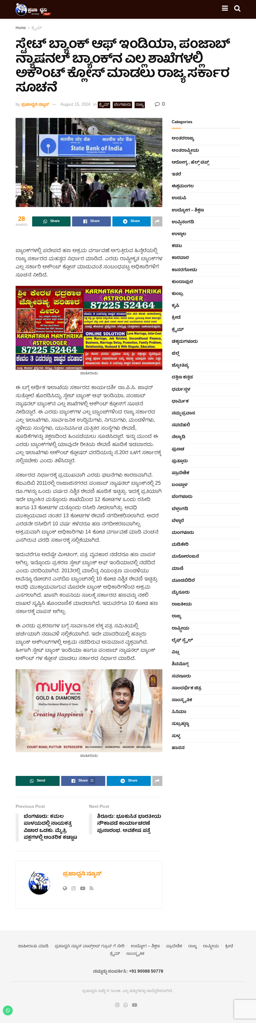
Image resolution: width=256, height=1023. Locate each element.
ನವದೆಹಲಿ (181, 425)
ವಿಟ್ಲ (175, 652)
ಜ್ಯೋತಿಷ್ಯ (180, 365)
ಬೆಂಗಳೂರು (122, 105)
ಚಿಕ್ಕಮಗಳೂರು (185, 342)
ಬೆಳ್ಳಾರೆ (178, 521)
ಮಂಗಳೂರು (183, 533)
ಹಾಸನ (178, 748)
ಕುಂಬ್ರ (177, 294)
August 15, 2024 (75, 105)
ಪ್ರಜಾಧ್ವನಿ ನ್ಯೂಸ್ (35, 105)
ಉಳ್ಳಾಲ (179, 234)
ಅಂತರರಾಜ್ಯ (183, 138)
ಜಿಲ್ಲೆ (175, 353)
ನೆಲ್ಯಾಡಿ (178, 437)
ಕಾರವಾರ (180, 258)
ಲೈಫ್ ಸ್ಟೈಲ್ (182, 640)
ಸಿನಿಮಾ (179, 712)
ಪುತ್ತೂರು (180, 461)
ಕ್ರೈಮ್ (37, 28)
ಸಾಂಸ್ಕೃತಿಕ (182, 700)
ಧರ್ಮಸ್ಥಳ (181, 389)
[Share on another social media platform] (157, 221)
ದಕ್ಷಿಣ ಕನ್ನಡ (182, 377)
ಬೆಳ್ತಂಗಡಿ (180, 509)
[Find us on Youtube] (134, 1005)
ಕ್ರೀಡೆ (176, 318)
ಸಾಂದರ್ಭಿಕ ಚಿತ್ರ (186, 688)
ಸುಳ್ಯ (176, 736)
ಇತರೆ (176, 174)
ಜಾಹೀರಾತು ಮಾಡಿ (33, 946)
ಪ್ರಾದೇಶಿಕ (180, 473)
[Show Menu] (225, 9)
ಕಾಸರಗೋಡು (184, 270)
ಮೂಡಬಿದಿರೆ (183, 581)
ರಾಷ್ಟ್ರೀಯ (180, 628)
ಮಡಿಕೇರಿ (180, 545)
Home (21, 28)
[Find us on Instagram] (117, 1005)
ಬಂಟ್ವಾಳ (179, 485)
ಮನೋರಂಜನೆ (185, 556)
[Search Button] (237, 9)
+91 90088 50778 (146, 971)
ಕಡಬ (177, 246)
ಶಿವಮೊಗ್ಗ (180, 664)
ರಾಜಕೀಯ (182, 604)
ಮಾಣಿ (178, 569)
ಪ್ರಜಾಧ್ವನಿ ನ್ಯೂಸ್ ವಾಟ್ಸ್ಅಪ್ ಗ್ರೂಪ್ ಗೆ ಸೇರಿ (90, 946)
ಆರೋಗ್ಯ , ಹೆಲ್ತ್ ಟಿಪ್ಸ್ (190, 162)
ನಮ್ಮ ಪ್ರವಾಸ (183, 413)
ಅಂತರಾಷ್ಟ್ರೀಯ (185, 150)
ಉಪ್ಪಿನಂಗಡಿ (183, 222)
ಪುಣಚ (178, 449)
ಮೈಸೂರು (181, 592)
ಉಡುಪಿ (179, 198)
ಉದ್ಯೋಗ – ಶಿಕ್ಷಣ (188, 210)
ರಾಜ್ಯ (140, 105)
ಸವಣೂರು (181, 676)
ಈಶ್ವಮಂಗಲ (183, 186)
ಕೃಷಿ (175, 306)
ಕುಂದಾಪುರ (182, 282)
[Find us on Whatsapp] (126, 1005)
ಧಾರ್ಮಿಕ (180, 401)
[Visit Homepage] (33, 9)
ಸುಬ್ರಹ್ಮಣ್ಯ (180, 724)
